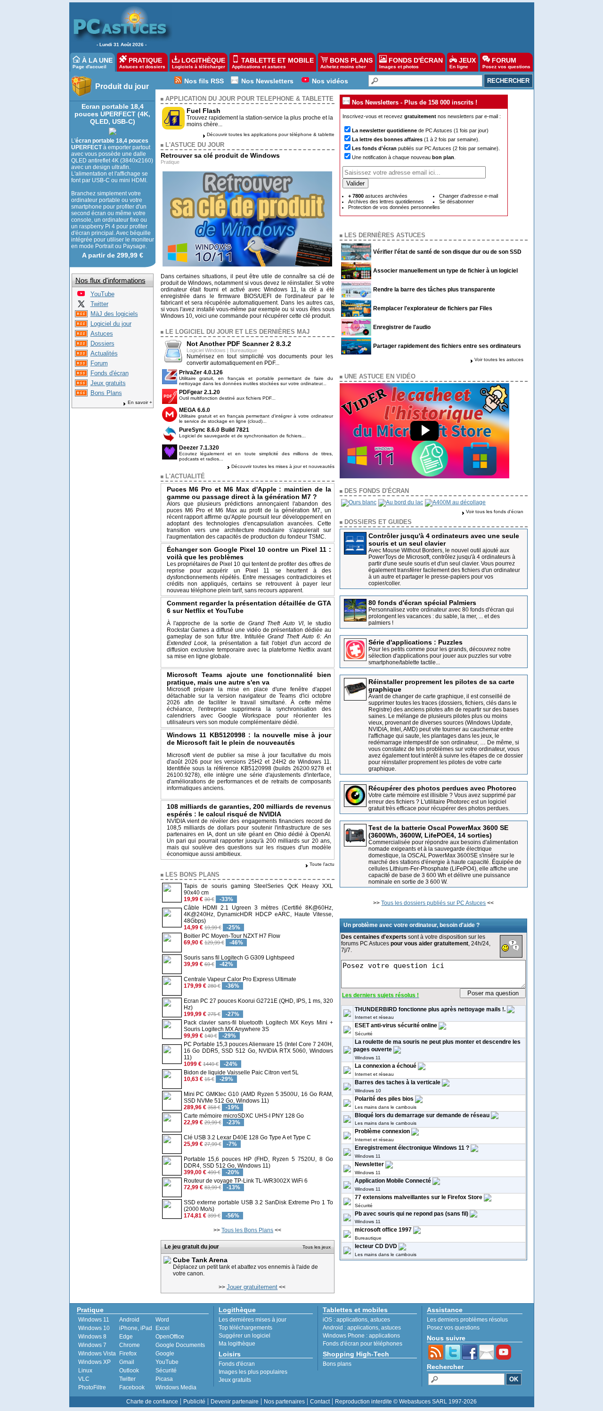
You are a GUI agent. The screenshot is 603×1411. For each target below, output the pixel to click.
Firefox (128, 1353)
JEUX (462, 62)
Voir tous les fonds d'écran (494, 511)
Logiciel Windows (206, 350)
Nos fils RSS (204, 81)
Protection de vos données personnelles (394, 207)
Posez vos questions (453, 1327)
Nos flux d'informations (110, 280)
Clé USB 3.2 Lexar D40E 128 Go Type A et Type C (247, 1137)
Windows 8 (92, 1336)
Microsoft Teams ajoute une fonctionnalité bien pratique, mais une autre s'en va (249, 678)
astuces (380, 1319)
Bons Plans (106, 392)
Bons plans (337, 1364)
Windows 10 (368, 1090)
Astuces (101, 333)
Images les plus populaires (253, 1372)
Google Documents (180, 1345)
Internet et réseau (374, 1017)
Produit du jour (122, 86)
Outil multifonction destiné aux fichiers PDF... (227, 398)
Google (164, 1353)
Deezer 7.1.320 (199, 447)
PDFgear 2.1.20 (199, 392)
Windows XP (94, 1362)
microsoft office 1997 (383, 1229)
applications (351, 1319)
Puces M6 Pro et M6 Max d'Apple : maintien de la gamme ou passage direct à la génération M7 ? (249, 492)
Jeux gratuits (108, 383)
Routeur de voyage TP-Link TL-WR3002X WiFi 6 (246, 1180)
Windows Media (175, 1387)
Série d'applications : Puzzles (415, 642)
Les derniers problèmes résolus (467, 1319)
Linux (85, 1370)
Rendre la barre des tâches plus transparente (434, 289)
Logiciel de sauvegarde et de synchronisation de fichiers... (242, 435)
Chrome (129, 1345)
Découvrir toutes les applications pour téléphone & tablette (270, 134)
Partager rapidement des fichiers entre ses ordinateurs (447, 346)
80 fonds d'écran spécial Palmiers (422, 602)
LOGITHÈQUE (198, 62)
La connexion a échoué (385, 1066)
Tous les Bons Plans (247, 1230)
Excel (162, 1328)
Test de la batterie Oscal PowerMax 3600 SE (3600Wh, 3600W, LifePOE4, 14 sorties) (438, 831)
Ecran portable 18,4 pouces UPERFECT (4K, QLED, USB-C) (112, 114)
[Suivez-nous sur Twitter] (81, 305)
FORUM (506, 62)
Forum (99, 363)
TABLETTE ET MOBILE (273, 62)
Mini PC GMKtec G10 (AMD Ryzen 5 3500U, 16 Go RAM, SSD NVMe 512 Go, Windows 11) (259, 1097)
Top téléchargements (245, 1327)
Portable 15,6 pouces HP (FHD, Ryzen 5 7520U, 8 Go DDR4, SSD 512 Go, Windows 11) (259, 1162)
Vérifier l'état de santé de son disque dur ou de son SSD (447, 252)
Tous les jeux (316, 1247)
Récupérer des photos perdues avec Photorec (442, 788)
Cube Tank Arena (200, 1260)
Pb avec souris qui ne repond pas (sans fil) (411, 1213)
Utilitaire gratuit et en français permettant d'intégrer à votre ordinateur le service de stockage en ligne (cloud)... (256, 418)
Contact (320, 1401)
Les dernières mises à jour (252, 1319)
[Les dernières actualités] (81, 354)
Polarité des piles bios (384, 1099)
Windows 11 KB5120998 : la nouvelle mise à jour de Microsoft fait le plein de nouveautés (249, 738)
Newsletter (369, 1164)
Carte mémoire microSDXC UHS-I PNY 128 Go (244, 1116)
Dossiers (102, 343)
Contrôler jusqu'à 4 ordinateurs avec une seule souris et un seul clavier (443, 539)
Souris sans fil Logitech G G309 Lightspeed (239, 957)
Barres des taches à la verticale (397, 1082)
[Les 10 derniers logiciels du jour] (81, 325)
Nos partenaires (284, 1401)
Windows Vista (97, 1353)
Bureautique (243, 350)
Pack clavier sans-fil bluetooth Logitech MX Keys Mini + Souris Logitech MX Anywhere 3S (259, 1025)
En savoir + (140, 402)
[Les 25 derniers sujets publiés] (81, 364)
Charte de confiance (152, 1401)
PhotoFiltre (92, 1387)
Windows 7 (92, 1345)
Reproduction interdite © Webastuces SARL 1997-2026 (406, 1401)
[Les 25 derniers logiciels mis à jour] (81, 315)
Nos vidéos (330, 81)
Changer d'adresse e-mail (468, 196)
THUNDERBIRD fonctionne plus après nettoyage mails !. (430, 1009)
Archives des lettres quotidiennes (386, 201)
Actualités (104, 353)
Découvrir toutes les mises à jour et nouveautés (282, 466)
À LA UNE (93, 62)
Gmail (126, 1362)
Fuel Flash (203, 110)
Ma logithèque (237, 1343)
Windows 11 (368, 1057)
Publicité (194, 1401)
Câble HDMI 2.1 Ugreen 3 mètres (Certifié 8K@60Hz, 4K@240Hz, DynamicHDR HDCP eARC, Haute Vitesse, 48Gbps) (259, 914)
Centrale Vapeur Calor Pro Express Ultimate (240, 979)
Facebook (132, 1387)
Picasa (164, 1379)
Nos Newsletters (267, 81)
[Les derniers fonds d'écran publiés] (81, 374)
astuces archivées (377, 196)
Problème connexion (382, 1131)
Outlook (129, 1370)
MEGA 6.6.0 (194, 410)
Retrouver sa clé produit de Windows (220, 155)
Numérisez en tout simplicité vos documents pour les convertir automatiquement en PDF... (260, 359)
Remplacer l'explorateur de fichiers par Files (432, 308)
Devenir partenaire (235, 1401)
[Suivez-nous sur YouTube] (81, 295)
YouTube (102, 294)
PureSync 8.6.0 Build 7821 (214, 430)
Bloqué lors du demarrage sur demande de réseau (422, 1115)
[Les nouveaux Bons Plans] (81, 394)
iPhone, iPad (135, 1328)
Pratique (170, 162)
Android (129, 1319)
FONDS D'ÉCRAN (411, 62)
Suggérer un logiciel (244, 1335)
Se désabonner (456, 201)
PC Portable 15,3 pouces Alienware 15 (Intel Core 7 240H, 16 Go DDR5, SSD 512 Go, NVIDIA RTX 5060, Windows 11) (259, 1051)
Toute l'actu (322, 864)
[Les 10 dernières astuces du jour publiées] (81, 335)
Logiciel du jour (110, 323)
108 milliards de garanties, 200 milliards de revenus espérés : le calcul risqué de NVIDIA (249, 810)
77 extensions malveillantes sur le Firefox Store (418, 1197)
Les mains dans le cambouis (385, 1107)
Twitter (99, 303)
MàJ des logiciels (114, 313)
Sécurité (364, 1033)
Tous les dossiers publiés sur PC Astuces (433, 903)
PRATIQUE (142, 62)
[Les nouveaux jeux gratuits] (81, 384)
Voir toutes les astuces (498, 359)
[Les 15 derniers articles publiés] (81, 344)
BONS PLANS (346, 62)
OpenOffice (169, 1336)
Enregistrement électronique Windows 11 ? (412, 1148)
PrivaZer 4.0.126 (201, 372)
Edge (126, 1336)
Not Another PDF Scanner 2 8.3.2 (239, 343)
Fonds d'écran (109, 373)
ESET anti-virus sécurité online (396, 1025)
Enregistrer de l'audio (402, 327)
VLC (84, 1379)
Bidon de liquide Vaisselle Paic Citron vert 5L (241, 1072)
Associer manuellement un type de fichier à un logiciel (445, 270)
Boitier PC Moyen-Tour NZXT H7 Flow (232, 936)
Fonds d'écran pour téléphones (362, 1343)
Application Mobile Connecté (393, 1180)
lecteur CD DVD (376, 1246)
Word (162, 1319)
